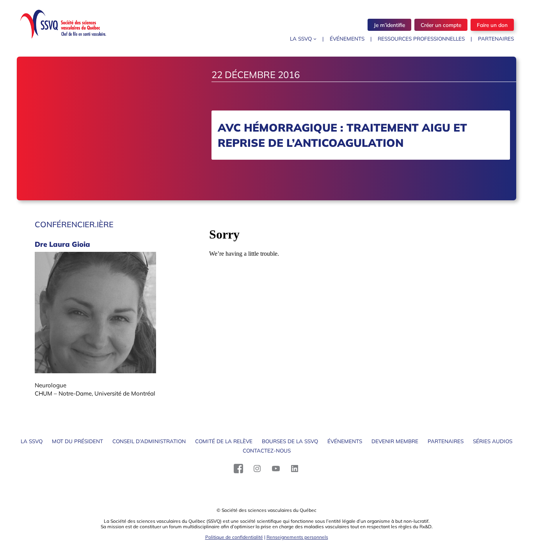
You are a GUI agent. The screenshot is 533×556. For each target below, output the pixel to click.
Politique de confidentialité (234, 537)
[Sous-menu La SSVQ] (314, 38)
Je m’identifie (389, 24)
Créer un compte (441, 24)
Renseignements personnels (297, 537)
